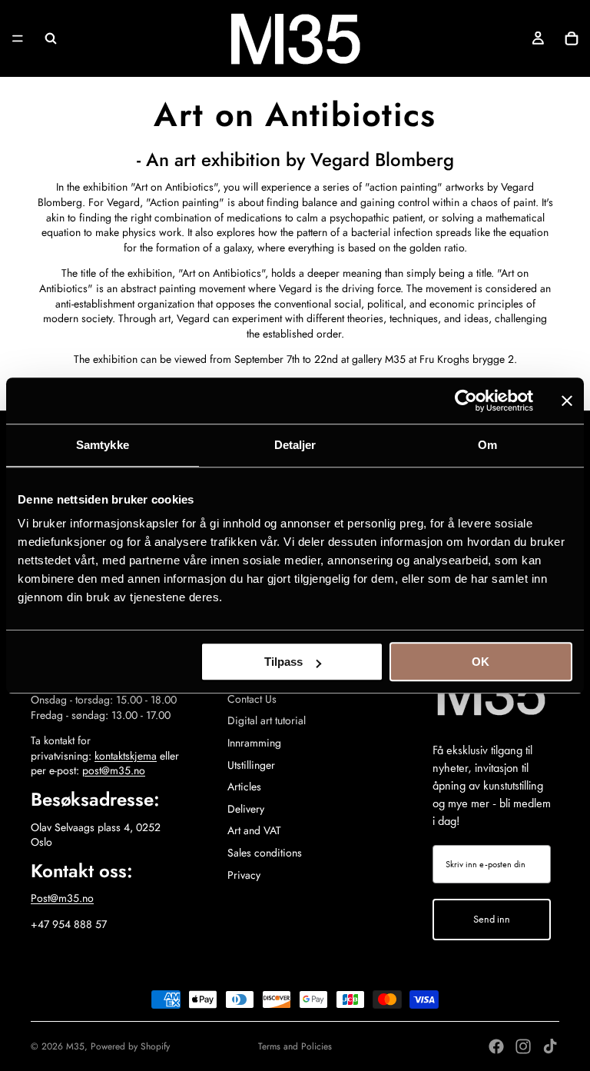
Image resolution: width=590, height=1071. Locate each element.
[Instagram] (523, 1046)
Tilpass (283, 661)
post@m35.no (113, 770)
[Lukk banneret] (567, 400)
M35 (75, 1046)
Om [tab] (487, 444)
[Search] (51, 38)
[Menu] (17, 38)
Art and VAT (254, 830)
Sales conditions (264, 852)
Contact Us (252, 699)
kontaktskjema (125, 755)
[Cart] (571, 38)
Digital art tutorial (266, 720)
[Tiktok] (550, 1046)
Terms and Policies (295, 1046)
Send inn (491, 919)
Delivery (245, 809)
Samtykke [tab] (102, 444)
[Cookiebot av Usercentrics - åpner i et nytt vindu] (466, 400)
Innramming (254, 742)
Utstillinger (251, 765)
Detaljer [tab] (295, 444)
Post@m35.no (62, 898)
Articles (244, 786)
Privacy (243, 875)
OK (480, 661)
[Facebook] (496, 1046)
